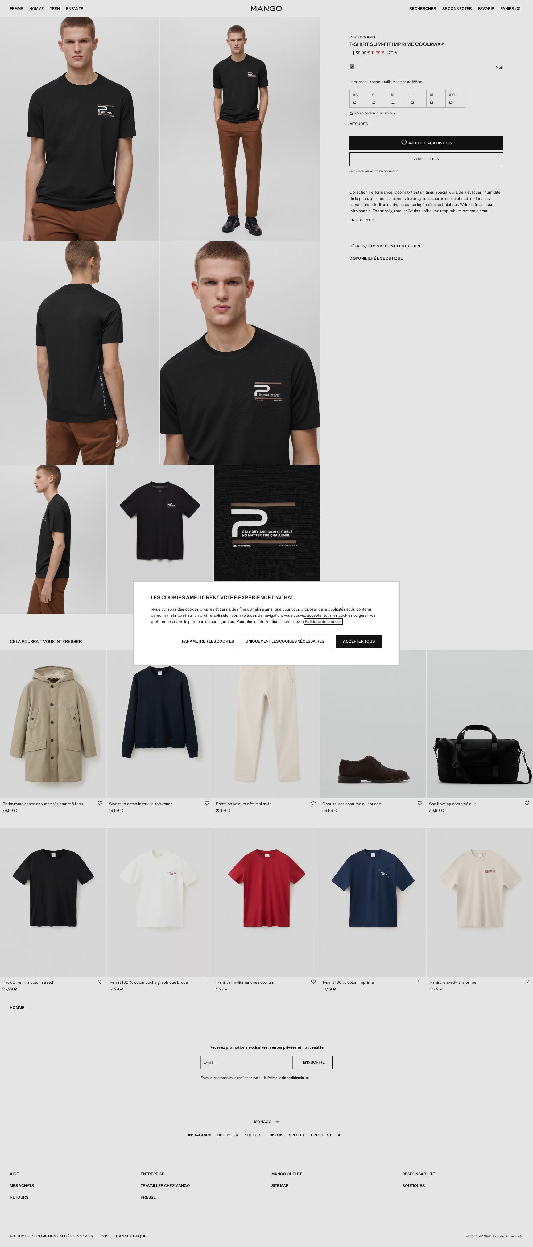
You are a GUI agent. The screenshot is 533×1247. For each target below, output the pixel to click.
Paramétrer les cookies (208, 641)
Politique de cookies (323, 621)
